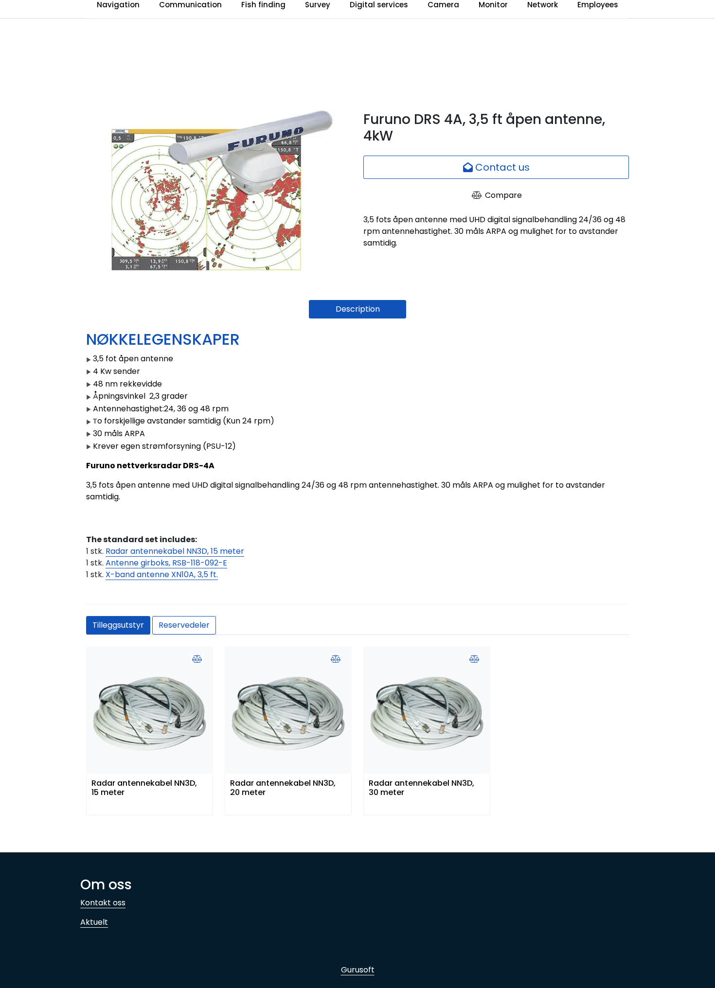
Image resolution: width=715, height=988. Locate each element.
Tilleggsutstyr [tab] (118, 625)
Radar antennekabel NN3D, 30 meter (421, 788)
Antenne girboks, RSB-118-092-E (166, 562)
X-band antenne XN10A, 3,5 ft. (162, 574)
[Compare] (197, 659)
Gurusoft (358, 969)
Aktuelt (94, 922)
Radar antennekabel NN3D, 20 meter (283, 788)
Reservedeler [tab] (184, 625)
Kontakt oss (102, 902)
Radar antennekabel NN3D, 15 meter (175, 551)
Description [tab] (358, 309)
